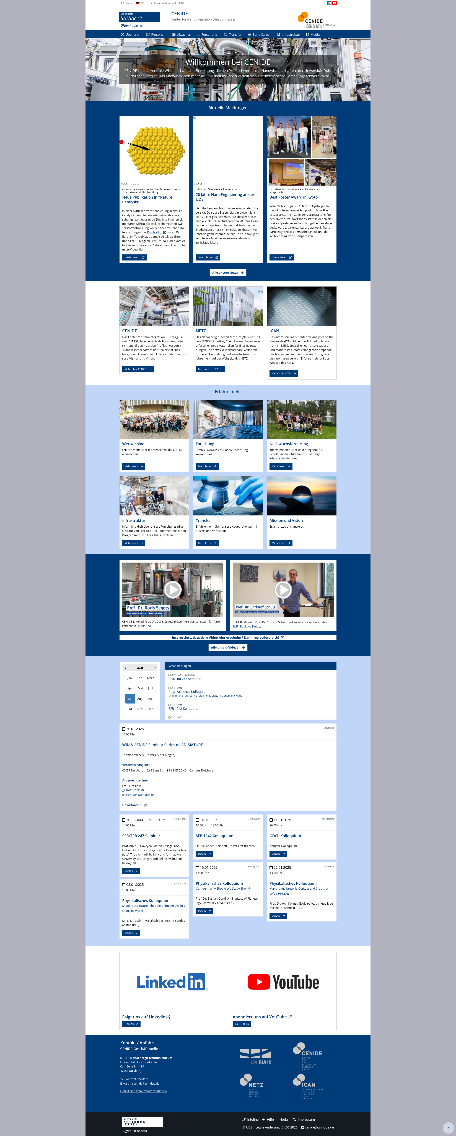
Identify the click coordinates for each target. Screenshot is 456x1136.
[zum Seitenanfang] (448, 1128)
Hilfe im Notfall (278, 1119)
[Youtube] (334, 3)
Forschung (209, 34)
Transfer (235, 34)
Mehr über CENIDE (136, 369)
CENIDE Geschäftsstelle (139, 1048)
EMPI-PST (145, 626)
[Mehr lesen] (154, 419)
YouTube (240, 1024)
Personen (158, 34)
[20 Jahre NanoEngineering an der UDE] (228, 150)
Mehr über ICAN (281, 373)
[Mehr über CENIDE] (154, 306)
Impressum (306, 1119)
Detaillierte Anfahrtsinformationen (143, 1091)
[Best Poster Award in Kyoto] (301, 150)
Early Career (262, 34)
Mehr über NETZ (208, 369)
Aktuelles (184, 34)
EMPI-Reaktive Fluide (246, 626)
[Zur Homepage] (139, 20)
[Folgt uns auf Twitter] (173, 982)
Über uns (132, 34)
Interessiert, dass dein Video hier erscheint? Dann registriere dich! (226, 637)
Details (129, 870)
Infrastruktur (290, 34)
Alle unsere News (225, 272)
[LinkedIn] (329, 3)
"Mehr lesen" (133, 257)
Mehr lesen (131, 466)
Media (315, 34)
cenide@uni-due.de (146, 1084)
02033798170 (135, 790)
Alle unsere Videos (225, 647)
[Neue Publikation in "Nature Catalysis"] (154, 150)
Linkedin (130, 1024)
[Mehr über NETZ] (228, 306)
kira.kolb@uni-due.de (140, 795)
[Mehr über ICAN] (301, 306)
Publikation (154, 232)
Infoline (253, 1119)
